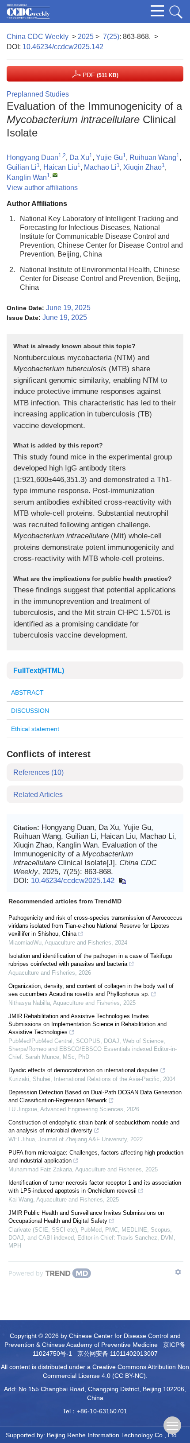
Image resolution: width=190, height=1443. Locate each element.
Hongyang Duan (32, 157)
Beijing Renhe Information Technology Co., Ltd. (113, 1435)
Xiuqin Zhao (142, 167)
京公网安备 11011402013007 (117, 1353)
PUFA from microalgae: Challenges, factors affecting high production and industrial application (95, 1156)
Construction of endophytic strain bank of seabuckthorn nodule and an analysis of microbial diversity (93, 1126)
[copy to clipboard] (122, 880)
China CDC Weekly (37, 36)
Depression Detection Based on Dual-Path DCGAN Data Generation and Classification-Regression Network (95, 1096)
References (38, 772)
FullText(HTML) (38, 670)
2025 (86, 36)
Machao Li (100, 167)
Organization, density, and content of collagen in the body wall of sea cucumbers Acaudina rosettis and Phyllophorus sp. (91, 990)
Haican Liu (60, 167)
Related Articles (38, 794)
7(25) (111, 36)
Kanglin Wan (27, 177)
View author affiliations (42, 187)
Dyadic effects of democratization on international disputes (83, 1070)
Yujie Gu (109, 157)
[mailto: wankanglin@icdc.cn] (55, 174)
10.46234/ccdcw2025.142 (63, 47)
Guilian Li (22, 167)
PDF (99, 74)
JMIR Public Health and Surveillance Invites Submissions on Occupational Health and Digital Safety (86, 1217)
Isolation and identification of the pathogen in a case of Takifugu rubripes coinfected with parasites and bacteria (90, 960)
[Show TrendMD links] (178, 1272)
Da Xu (79, 157)
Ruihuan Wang (152, 157)
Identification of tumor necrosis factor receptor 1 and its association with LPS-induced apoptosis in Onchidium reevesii (94, 1186)
